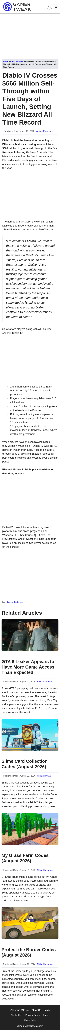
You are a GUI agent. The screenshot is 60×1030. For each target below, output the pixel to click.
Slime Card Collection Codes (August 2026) (25, 764)
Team (47, 1010)
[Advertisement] (30, 35)
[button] (49, 6)
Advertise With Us (19, 1010)
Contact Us (16, 1015)
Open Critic (30, 1020)
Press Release (16, 61)
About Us (36, 1010)
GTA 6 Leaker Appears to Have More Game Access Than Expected (28, 667)
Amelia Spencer (44, 681)
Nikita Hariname (45, 776)
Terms (46, 1015)
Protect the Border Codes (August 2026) (29, 952)
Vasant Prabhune (44, 131)
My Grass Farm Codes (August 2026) (25, 858)
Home (5, 61)
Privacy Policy (32, 1015)
